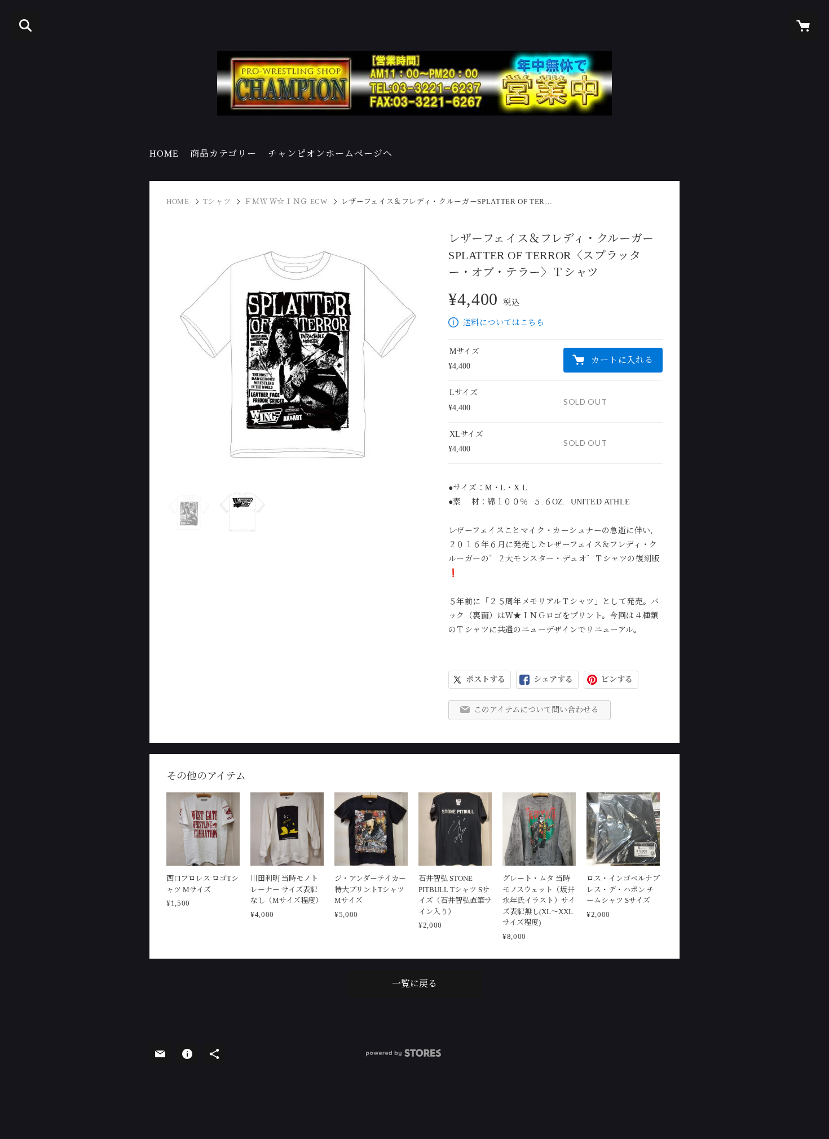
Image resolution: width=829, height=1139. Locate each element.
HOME (164, 153)
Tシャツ (217, 201)
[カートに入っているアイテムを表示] (804, 25)
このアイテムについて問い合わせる (536, 710)
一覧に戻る (414, 984)
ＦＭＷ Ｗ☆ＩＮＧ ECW (285, 201)
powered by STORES (403, 1053)
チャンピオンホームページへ (330, 153)
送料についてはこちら (503, 322)
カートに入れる (622, 360)
